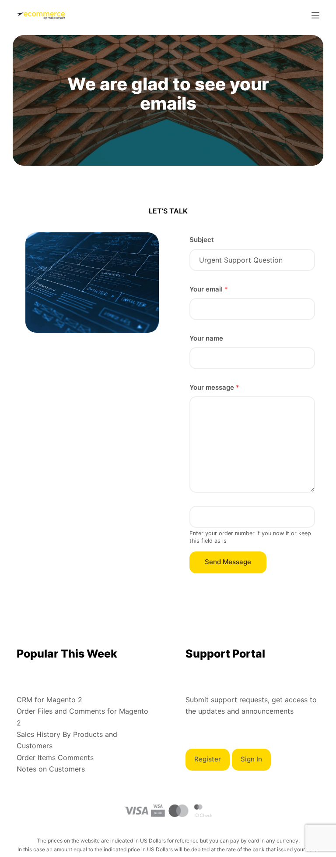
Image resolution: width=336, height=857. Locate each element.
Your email (208, 289)
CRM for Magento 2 (49, 699)
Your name (206, 338)
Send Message (228, 562)
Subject (201, 239)
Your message (214, 387)
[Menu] (315, 15)
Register (207, 759)
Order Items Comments (55, 757)
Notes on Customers (51, 769)
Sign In (251, 759)
